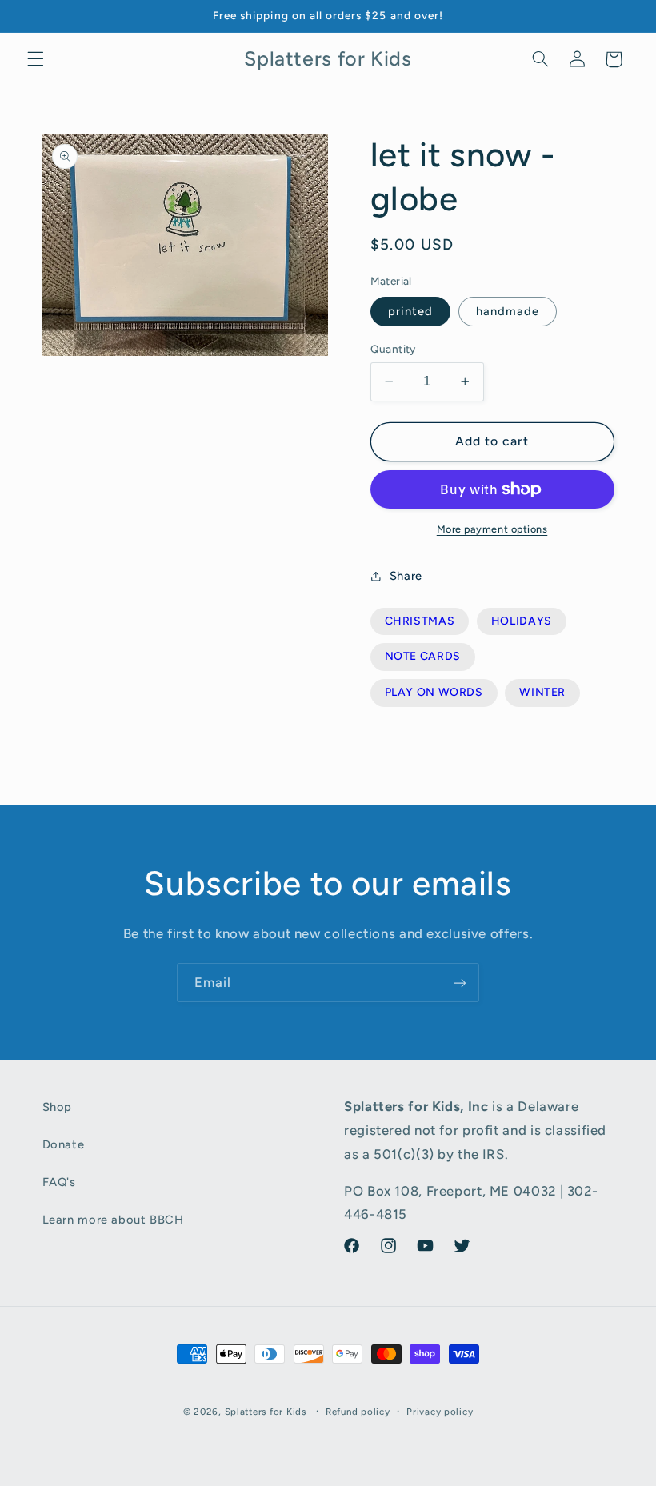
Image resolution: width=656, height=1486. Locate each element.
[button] (35, 59)
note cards (423, 656)
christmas (420, 621)
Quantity (393, 348)
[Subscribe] (460, 982)
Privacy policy (439, 1411)
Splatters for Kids (265, 1411)
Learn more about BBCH (113, 1219)
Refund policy (358, 1411)
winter (542, 692)
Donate (63, 1144)
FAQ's (59, 1182)
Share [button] (406, 576)
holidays (521, 621)
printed (410, 311)
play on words (434, 692)
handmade (507, 311)
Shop (57, 1107)
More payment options (492, 529)
